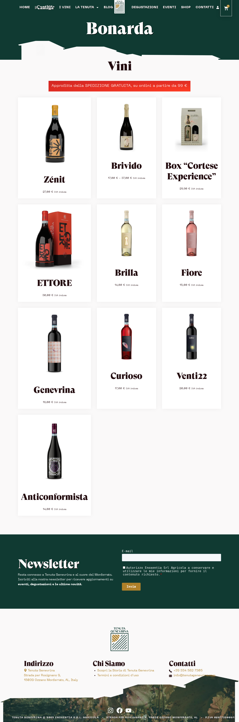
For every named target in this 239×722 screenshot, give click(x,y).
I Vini (65, 7)
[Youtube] (128, 710)
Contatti (205, 7)
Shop (186, 7)
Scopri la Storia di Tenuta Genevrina (125, 670)
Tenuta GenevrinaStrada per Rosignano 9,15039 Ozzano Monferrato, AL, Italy (51, 675)
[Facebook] (119, 710)
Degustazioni (145, 7)
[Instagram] (111, 710)
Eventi (169, 7)
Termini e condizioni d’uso (118, 675)
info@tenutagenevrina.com (194, 675)
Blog (108, 7)
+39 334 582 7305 (188, 670)
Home (25, 7)
